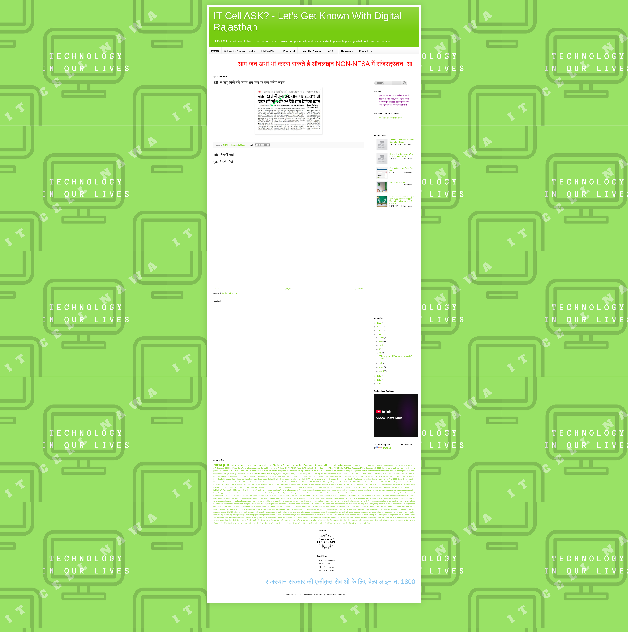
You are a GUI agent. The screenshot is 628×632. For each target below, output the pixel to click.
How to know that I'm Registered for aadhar (354, 479)
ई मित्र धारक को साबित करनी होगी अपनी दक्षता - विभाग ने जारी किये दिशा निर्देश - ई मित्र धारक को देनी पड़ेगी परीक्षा (401, 200)
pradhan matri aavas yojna (363, 509)
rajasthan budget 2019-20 (223, 512)
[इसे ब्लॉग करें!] (259, 145)
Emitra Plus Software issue (313, 476)
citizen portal (330, 465)
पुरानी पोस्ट (359, 289)
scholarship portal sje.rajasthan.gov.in (227, 515)
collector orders (309, 493)
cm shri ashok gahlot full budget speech (277, 493)
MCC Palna (318, 482)
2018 (379, 376)
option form (271, 509)
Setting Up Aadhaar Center (239, 51)
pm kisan (320, 509)
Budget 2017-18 (384, 474)
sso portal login (278, 515)
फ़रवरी (381, 367)
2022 (379, 323)
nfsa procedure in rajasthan (391, 506)
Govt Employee (321, 468)
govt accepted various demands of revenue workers (371, 498)
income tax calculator (342, 504)
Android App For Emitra (357, 474)
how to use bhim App (309, 504)
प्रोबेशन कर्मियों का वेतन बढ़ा (300, 520)
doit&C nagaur (270, 495)
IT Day (331, 468)
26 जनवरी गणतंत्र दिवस (303, 474)
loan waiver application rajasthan (242, 506)
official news (265, 465)
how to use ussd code (325, 504)
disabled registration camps (243, 495)
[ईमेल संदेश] (251, 145)
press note (378, 509)
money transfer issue (304, 506)
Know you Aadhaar (281, 482)
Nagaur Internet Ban (402, 482)
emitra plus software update (234, 471)
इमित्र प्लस (236, 474)
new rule (373, 506)
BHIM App (233, 468)
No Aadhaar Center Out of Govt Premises (274, 484)
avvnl (366, 490)
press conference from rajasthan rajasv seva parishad (303, 471)
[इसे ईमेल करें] (256, 145)
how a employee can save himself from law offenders (299, 501)
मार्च (380, 363)
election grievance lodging (302, 495)
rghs (403, 471)
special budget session (263, 515)
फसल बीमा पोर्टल (328, 520)
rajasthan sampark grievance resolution (346, 512)
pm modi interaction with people (336, 509)
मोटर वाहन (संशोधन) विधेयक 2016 (358, 520)
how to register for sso (271, 471)
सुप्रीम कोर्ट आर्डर (349, 523)
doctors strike (259, 495)
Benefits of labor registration (249, 468)
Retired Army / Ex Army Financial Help (317, 487)
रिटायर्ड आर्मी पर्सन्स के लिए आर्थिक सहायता (237, 523)
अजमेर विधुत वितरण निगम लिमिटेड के (228, 517)
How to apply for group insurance (324, 479)
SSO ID (370, 487)
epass (278, 498)
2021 (379, 327)
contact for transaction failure (343, 493)
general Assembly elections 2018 (338, 498)
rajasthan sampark (345, 471)
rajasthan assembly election (404, 509)
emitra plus (221, 465)
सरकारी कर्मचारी (312, 523)
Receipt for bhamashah (275, 487)
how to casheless (326, 501)
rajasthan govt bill (240, 512)
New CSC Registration (248, 484)
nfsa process (407, 506)
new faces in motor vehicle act (357, 506)
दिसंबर (381, 338)
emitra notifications (348, 495)
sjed (243, 515)
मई (380, 353)
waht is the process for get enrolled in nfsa (391, 515)
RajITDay (347, 468)
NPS (336, 468)
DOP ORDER (290, 468)
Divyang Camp (291, 476)
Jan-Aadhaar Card (267, 482)
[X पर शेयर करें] (262, 145)
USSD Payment (236, 490)
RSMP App (242, 487)
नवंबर (381, 341)
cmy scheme (298, 493)
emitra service (237, 465)
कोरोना (403, 517)
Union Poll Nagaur (310, 51)
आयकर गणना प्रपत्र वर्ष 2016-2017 (333, 517)
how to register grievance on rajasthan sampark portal (279, 504)
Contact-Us (365, 51)
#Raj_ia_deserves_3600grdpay (283, 474)
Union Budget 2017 (250, 490)
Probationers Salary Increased (368, 484)
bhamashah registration (406, 490)
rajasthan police (276, 512)
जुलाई (381, 345)
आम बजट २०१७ (308, 517)
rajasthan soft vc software (364, 471)
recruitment (384, 471)
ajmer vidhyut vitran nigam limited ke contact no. (325, 490)
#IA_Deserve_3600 (221, 468)
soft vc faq (250, 515)
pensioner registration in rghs (297, 509)
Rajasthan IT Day (397, 182)
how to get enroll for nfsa (392, 501)
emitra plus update (384, 495)
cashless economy (374, 465)
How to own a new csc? (381, 479)
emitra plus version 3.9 (234, 498)
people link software (407, 465)
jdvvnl (379, 504)
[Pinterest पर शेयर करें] (268, 145)
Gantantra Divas (395, 476)
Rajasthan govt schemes (256, 487)
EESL (300, 476)
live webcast (225, 506)
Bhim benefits (372, 474)
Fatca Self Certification (305, 468)
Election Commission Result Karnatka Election (401, 141)
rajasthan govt (332, 471)
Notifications (295, 484)
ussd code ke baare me (343, 515)
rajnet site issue (383, 512)
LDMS (291, 482)
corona (357, 493)
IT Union (224, 482)
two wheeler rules (326, 515)
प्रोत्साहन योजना (286, 520)
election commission (389, 468)
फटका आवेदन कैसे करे (315, 520)
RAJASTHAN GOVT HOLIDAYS (225, 487)
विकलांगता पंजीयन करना (272, 523)
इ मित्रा (229, 474)
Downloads (347, 51)
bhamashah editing (389, 490)
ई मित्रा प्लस (380, 517)
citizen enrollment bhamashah (239, 493)
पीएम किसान (261, 520)
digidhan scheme (403, 493)
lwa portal (271, 506)
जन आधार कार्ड (218, 520)
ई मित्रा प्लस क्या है (390, 517)
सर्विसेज (341, 523)
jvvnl (383, 504)
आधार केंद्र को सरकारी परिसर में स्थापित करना (272, 517)
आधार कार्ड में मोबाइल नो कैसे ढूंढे (248, 517)
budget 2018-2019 (373, 468)
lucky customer (261, 506)
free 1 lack (311, 498)
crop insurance (366, 493)
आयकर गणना (317, 517)
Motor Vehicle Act (346, 482)
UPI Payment (225, 490)
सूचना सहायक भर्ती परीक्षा (362, 523)
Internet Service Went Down (248, 482)
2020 (379, 330)
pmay (351, 509)
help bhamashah (258, 501)
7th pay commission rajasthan (332, 474)
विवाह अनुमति (291, 523)
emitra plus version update (253, 498)
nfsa (378, 506)
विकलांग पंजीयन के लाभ (257, 523)
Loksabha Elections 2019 (304, 482)
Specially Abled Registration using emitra (388, 487)
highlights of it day (272, 501)
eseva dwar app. (287, 498)
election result (403, 468)
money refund (290, 506)
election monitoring (320, 495)
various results (357, 515)
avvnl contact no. (374, 490)
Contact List (225, 476)
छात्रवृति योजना (410, 517)
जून (380, 349)
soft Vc (223, 474)
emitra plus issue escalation (366, 495)
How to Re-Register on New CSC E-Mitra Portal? (401, 155)
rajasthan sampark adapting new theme (316, 512)
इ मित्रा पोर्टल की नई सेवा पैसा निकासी (365, 517)
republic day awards (396, 512)
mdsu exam (280, 506)
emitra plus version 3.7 (401, 495)
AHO (346, 474)
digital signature (226, 495)
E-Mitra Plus (268, 51)
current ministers (385, 493)
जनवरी (381, 371)
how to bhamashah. (254, 471)
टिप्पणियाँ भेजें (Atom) (229, 293)
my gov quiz (340, 506)
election (340, 465)
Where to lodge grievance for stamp (292, 490)
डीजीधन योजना (227, 520)
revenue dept (395, 471)
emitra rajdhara (269, 498)
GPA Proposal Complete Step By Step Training (370, 476)
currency (375, 493)
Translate (387, 448)
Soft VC (331, 51)
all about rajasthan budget (353, 490)
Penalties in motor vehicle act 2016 (343, 484)
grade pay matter (244, 501)
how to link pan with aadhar (228, 504)
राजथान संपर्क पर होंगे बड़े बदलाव (379, 520)
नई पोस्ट (217, 289)
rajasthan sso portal (368, 512)
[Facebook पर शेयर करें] (265, 145)
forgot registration (300, 498)
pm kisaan (312, 509)
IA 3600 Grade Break (399, 479)
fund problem (321, 498)
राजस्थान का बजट (395, 520)
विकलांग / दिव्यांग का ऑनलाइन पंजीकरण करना (255, 474)
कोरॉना (399, 517)
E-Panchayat (288, 51)
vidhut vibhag (369, 515)
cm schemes (256, 493)
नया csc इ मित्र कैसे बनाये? (248, 520)
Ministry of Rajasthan (331, 482)
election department (284, 495)
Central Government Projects (272, 468)
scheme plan (410, 512)
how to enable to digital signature (346, 501)
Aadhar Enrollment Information (310, 465)
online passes (261, 509)
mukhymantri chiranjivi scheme (324, 506)
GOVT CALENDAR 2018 (342, 476)
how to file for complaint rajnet (371, 501)
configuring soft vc (390, 465)
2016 (379, 383)
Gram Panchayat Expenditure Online (258, 479)
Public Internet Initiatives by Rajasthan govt (398, 484)
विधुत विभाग (282, 523)
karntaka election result (394, 504)
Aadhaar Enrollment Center (355, 465)
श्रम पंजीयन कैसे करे (301, 523)
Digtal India (281, 476)
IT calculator (232, 482)
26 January (316, 474)
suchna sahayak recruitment (295, 515)
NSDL (340, 468)
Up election (274, 490)
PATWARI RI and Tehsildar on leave (315, 484)
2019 (379, 334)
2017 (379, 380)
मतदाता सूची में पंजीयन (340, 520)
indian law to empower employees (364, 504)
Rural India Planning (339, 487)
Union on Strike (264, 490)
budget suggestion (220, 493)
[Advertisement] (288, 261)
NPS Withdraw (358, 482)
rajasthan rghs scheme (291, 512)
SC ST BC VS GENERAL (356, 487)
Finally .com (328, 476)
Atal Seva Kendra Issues (284, 465)
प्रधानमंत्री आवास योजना (273, 520)
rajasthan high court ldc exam (259, 512)
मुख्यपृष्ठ (215, 51)
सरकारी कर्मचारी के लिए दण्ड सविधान (328, 523)
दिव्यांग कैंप (236, 520)
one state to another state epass (242, 509)
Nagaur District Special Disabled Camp (379, 482)
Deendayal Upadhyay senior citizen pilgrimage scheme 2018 (253, 476)
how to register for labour (249, 504)
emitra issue (252, 465)
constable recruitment (323, 493)
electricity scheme (334, 495)
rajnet (377, 471)
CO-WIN (395, 474)
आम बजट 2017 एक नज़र (294, 517)
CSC (400, 474)
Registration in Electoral (293, 487)
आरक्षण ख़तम (349, 517)
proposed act (388, 509)
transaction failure (313, 515)
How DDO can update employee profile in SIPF (291, 479)
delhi (394, 493)
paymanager (280, 509)
